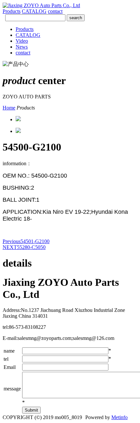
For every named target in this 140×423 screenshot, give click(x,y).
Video (22, 41)
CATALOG (34, 11)
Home (9, 107)
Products (12, 11)
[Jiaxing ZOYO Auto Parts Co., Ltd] (41, 5)
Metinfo (119, 417)
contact (55, 11)
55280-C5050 (24, 247)
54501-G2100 (26, 241)
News (22, 47)
